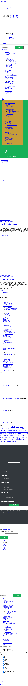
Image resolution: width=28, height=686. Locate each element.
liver (5, 435)
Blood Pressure (10, 60)
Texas (7, 11)
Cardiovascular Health (9, 59)
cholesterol (6, 428)
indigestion (15, 433)
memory (9, 435)
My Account (2, 679)
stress (25, 437)
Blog (4, 355)
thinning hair (3, 439)
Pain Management (9, 77)
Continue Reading (4, 235)
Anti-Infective (8, 55)
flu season (21, 430)
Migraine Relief (10, 80)
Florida (7, 9)
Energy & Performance (10, 69)
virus (12, 439)
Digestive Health (8, 67)
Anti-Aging (7, 54)
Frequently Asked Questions (9, 348)
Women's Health (11, 86)
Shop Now (5, 545)
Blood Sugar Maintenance (13, 61)
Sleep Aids (7, 87)
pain (23, 435)
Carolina (8, 8)
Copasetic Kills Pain (7, 279)
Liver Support (8, 72)
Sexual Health (8, 82)
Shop (1, 675)
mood (12, 435)
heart (22, 432)
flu (18, 430)
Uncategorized (8, 92)
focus (25, 430)
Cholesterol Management (12, 63)
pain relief (3, 437)
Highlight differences (8, 650)
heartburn (25, 432)
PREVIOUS (5, 292)
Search (19, 47)
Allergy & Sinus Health (10, 53)
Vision (6, 93)
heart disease (3, 433)
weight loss (17, 439)
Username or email (4, 531)
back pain (19, 427)
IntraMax (7, 71)
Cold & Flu (7, 66)
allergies (2, 427)
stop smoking (20, 437)
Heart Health (10, 64)
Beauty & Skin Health (9, 58)
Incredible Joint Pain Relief (9, 224)
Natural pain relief (17, 435)
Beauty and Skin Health (8, 354)
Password (2, 534)
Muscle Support (10, 81)
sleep (7, 437)
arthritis (13, 427)
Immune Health (8, 70)
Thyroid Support (8, 91)
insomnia (25, 433)
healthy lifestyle (7, 432)
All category (7, 52)
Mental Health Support (10, 74)
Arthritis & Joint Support (10, 56)
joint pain (2, 435)
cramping (17, 428)
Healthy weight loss (16, 432)
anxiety (8, 427)
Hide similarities (7, 649)
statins (10, 437)
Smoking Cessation (9, 88)
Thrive (15, 221)
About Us (5, 548)
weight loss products (11, 441)
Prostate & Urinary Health (13, 85)
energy (15, 430)
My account (5, 549)
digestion (10, 430)
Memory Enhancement (12, 75)
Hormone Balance (7, 360)
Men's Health (10, 83)
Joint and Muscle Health (5, 220)
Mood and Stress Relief (8, 365)
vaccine (8, 439)
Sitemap (4, 349)
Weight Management (7, 370)
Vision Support (6, 368)
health (1, 432)
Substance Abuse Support (10, 89)
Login (4, 537)
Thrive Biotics (3, 1)
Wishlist (1, 684)
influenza (20, 433)
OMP (6, 76)
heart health (9, 433)
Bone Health (10, 78)
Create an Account (7, 529)
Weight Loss (7, 95)
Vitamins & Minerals (9, 94)
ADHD (7, 313)
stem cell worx (15, 437)
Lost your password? (4, 540)
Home (4, 544)
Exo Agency (8, 512)
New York (8, 7)
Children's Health (8, 65)
